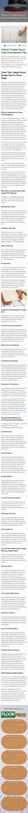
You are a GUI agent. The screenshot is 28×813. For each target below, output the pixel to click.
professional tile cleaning (18, 412)
